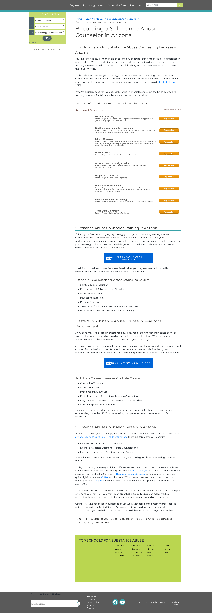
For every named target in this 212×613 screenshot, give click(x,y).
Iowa (165, 552)
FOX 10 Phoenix (168, 82)
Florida (150, 545)
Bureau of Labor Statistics (130, 474)
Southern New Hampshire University (114, 128)
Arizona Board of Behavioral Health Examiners (101, 437)
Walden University (104, 116)
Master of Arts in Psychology (118, 178)
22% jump (98, 480)
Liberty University (104, 139)
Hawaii (150, 552)
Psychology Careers (94, 5)
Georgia (151, 549)
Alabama (119, 545)
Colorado (135, 549)
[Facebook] (115, 602)
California (135, 545)
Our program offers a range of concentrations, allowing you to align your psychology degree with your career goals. (124, 120)
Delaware (135, 555)
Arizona (118, 552)
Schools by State (117, 5)
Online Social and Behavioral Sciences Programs (125, 155)
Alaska (118, 549)
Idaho (150, 555)
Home (79, 19)
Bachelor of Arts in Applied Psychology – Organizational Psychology (131, 201)
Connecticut (137, 552)
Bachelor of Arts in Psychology (119, 213)
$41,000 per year (139, 470)
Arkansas (119, 555)
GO (47, 38)
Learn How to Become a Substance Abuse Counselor (112, 19)
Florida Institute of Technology (111, 199)
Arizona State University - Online (112, 163)
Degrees (74, 5)
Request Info (169, 119)
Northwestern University (108, 185)
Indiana (166, 549)
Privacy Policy (93, 602)
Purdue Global (102, 153)
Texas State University (107, 211)
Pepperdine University (107, 175)
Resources (135, 5)
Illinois (166, 545)
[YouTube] (122, 602)
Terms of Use (92, 605)
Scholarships (92, 599)
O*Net (104, 477)
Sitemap (90, 608)
